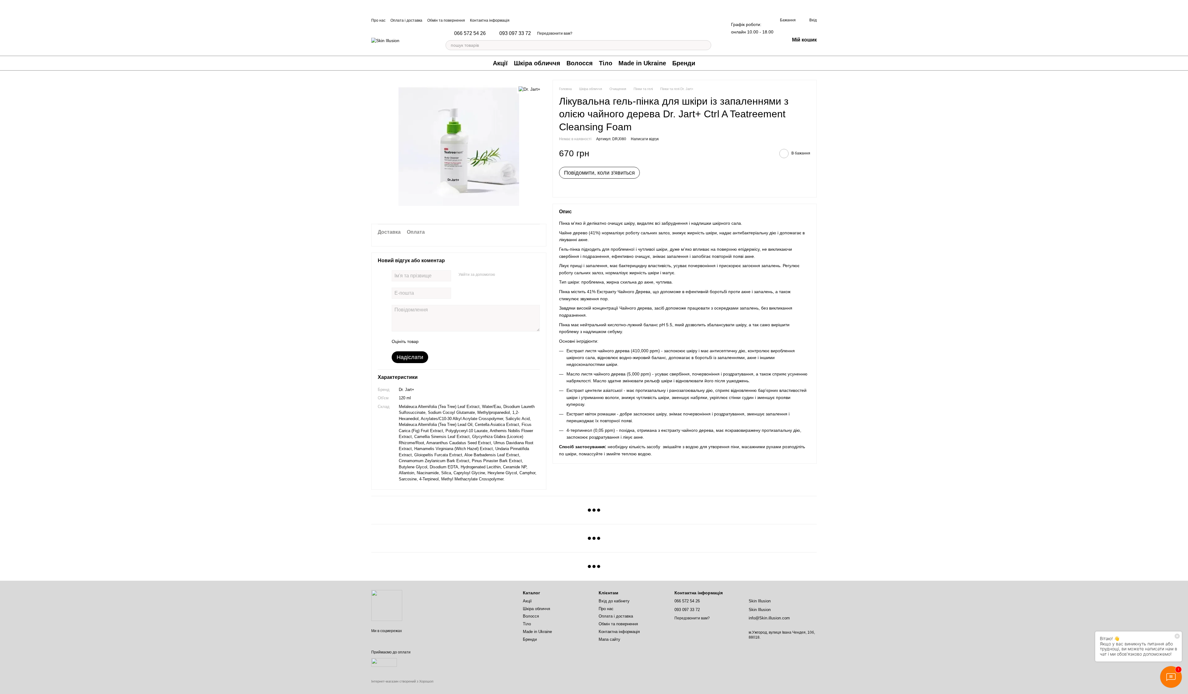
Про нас (378, 20)
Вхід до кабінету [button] (614, 601)
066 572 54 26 (470, 33)
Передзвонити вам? (554, 33)
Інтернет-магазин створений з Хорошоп (402, 681)
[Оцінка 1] (429, 341)
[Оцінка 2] (439, 341)
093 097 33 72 (515, 33)
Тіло (605, 63)
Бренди (683, 63)
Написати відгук (645, 139)
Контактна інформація (490, 20)
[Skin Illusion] (386, 605)
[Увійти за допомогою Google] (511, 275)
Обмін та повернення (446, 20)
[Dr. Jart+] (529, 89)
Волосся (579, 63)
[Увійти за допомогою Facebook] (502, 275)
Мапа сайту (609, 639)
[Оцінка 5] (468, 341)
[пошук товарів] (706, 45)
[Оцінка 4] (458, 341)
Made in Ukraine (642, 63)
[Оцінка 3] (449, 341)
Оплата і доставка (406, 20)
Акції (500, 63)
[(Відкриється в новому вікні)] (384, 662)
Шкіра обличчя (537, 63)
